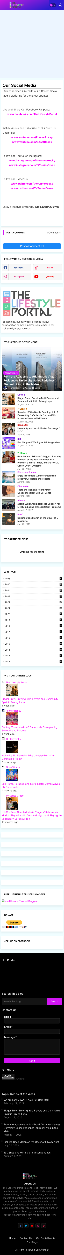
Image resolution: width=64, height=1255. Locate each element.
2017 (33, 632)
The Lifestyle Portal (16, 682)
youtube (50, 276)
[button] (52, 5)
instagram (19, 276)
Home (12, 1238)
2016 (33, 638)
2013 (33, 655)
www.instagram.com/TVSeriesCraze (32, 165)
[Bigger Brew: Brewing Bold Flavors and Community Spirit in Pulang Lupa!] (8, 399)
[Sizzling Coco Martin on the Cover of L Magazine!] (8, 519)
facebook (19, 267)
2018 (33, 626)
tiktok (50, 267)
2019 (33, 620)
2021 (33, 608)
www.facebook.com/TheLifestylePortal (32, 114)
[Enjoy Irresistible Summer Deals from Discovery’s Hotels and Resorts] (8, 477)
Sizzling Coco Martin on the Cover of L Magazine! (31, 1141)
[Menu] (4, 5)
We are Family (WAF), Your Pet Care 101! (26, 1099)
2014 (33, 650)
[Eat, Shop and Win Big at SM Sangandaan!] (8, 443)
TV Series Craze (15, 795)
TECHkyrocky (13, 739)
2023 (33, 596)
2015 (33, 644)
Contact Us (26, 1238)
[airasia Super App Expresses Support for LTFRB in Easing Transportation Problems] (8, 505)
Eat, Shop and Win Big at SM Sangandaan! (27, 1152)
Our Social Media (45, 1238)
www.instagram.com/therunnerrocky (32, 160)
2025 (33, 584)
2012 (33, 661)
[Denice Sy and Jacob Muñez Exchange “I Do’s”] (8, 429)
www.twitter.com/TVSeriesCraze (32, 188)
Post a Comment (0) (32, 246)
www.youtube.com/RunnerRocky (32, 137)
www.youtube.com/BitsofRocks (32, 142)
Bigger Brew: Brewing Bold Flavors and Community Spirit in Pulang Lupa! (32, 1112)
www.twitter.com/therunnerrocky (32, 183)
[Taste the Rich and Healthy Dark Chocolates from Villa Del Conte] (8, 491)
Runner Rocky (13, 710)
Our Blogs (32, 1242)
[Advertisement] (32, 45)
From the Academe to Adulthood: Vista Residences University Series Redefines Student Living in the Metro (32, 1128)
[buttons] (20, 1225)
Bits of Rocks (13, 767)
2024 (33, 590)
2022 (33, 602)
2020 (33, 614)
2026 (33, 578)
